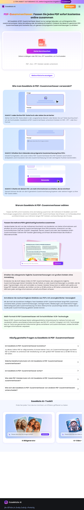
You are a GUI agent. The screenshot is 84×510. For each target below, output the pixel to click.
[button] (42, 50)
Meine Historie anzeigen (42, 75)
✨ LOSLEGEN (65, 2)
